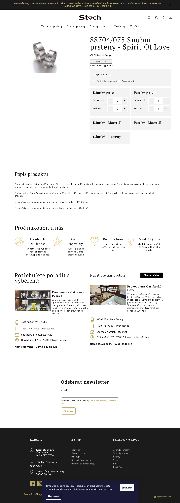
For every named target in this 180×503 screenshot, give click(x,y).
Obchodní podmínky (81, 460)
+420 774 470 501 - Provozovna (112, 325)
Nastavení (53, 496)
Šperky (116, 456)
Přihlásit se (68, 411)
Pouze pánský (128, 81)
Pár (98, 81)
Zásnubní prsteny (121, 449)
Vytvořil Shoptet (164, 496)
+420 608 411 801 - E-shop (34, 322)
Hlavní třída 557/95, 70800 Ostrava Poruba (44, 339)
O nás (116, 460)
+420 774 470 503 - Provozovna (37, 328)
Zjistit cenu (101, 61)
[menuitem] (52, 26)
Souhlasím (127, 487)
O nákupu (76, 456)
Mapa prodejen (152, 275)
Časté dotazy (78, 453)
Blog (115, 463)
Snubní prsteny (120, 453)
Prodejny (117, 467)
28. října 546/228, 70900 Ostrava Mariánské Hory (122, 337)
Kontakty (76, 449)
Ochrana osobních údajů (83, 463)
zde (110, 488)
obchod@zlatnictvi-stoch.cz (36, 334)
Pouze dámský (110, 81)
